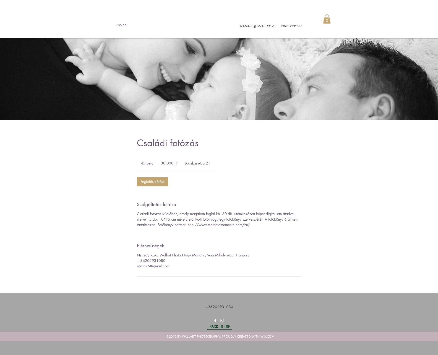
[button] (327, 19)
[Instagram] (222, 320)
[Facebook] (215, 320)
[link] (152, 181)
